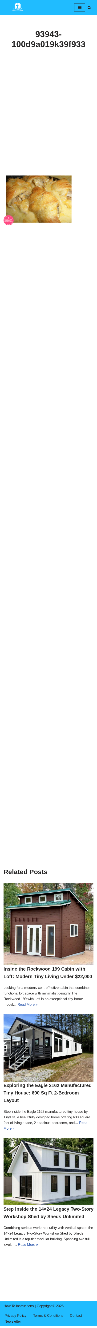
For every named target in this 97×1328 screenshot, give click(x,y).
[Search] (89, 7)
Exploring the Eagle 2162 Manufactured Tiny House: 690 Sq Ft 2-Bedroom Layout (48, 1093)
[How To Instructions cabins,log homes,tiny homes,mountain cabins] (18, 7)
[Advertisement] (48, 122)
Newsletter (12, 1321)
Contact (76, 1315)
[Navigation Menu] (79, 7)
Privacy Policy (15, 1315)
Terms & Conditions (48, 1315)
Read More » (27, 1004)
